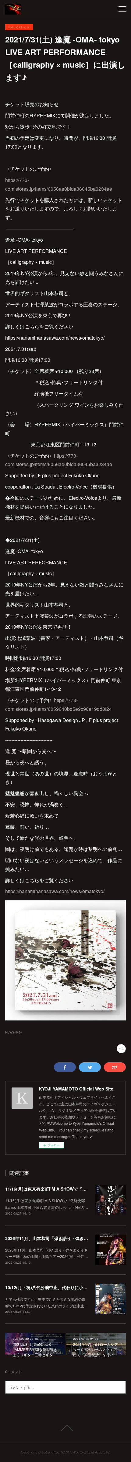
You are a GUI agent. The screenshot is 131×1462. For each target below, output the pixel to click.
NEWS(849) (13, 1032)
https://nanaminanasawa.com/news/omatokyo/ (54, 891)
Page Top (65, 1428)
